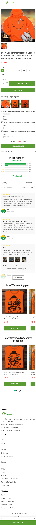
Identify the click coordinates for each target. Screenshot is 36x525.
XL (14, 70)
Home (3, 443)
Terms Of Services (7, 501)
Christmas (4, 453)
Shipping (4, 476)
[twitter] (6, 434)
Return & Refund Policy (9, 482)
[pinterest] (10, 434)
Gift (2, 446)
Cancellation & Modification (10, 479)
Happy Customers (7, 456)
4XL (29, 70)
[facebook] (2, 434)
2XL (19, 70)
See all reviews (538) (18, 160)
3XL (24, 70)
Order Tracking (6, 485)
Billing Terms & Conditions (10, 508)
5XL (3, 74)
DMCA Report (18, 516)
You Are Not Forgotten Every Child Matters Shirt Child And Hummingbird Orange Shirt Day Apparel (14, 318)
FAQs (3, 469)
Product (3, 450)
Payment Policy (6, 505)
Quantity (4, 79)
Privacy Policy (6, 498)
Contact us (4, 466)
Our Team (4, 495)
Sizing (3, 472)
